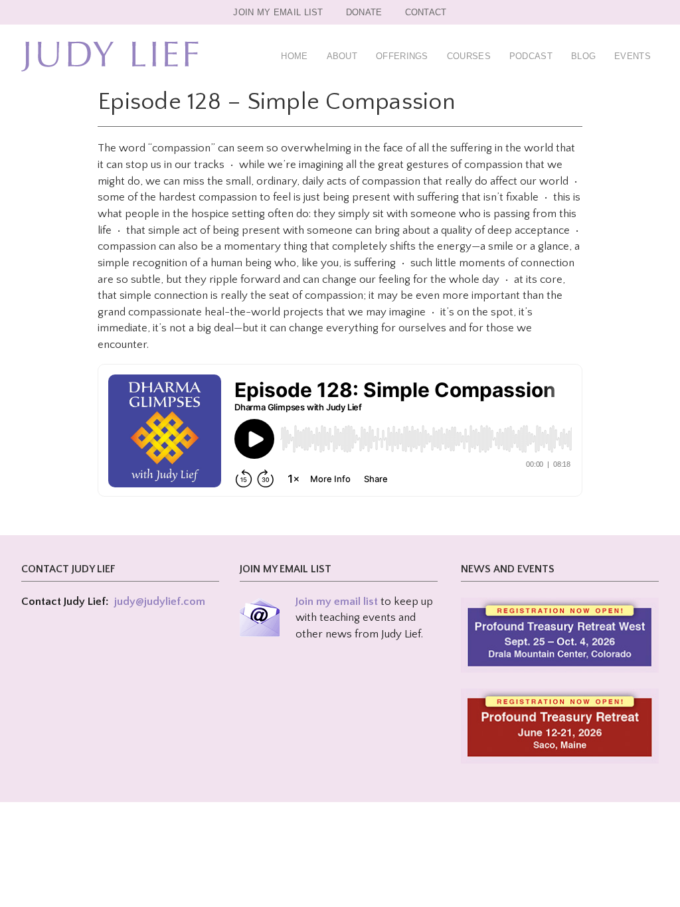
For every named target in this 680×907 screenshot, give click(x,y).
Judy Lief (110, 56)
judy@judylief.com (159, 602)
